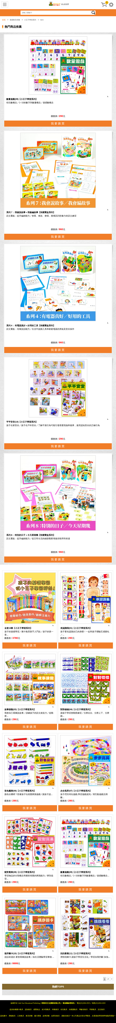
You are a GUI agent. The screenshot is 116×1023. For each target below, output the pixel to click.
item (42, 20)
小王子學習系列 (30, 20)
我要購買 (58, 123)
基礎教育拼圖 (15, 20)
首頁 (4, 20)
